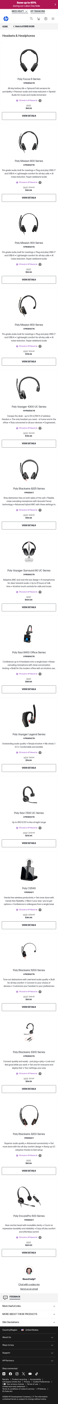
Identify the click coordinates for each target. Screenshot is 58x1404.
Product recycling (19, 1379)
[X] (23, 1373)
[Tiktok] (36, 1373)
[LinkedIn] (3, 1373)
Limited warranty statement (13, 1386)
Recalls (5, 1379)
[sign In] (45, 18)
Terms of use (32, 1384)
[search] (31, 18)
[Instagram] (16, 1373)
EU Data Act (7, 1391)
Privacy (27, 1382)
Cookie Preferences (41, 1382)
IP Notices (41, 1389)
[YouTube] (30, 1373)
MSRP (28, 105)
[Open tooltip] (40, 101)
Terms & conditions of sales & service (18, 1389)
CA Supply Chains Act (11, 1382)
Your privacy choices (15, 1384)
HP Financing (37, 11)
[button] (29, 1306)
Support (6, 1353)
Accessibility (35, 1379)
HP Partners (8, 1360)
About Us (6, 1337)
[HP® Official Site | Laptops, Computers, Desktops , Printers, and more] (6, 18)
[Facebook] (10, 1373)
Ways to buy (8, 1345)
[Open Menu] (53, 18)
